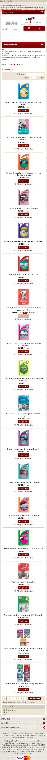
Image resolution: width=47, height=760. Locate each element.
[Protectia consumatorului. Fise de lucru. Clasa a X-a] (23, 471)
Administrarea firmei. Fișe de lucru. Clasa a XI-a (23, 515)
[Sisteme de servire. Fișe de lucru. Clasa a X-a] (23, 264)
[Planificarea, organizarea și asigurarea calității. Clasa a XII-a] (23, 604)
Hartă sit (30, 738)
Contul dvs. (5, 719)
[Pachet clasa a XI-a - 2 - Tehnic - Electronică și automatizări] (23, 673)
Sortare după (21, 74)
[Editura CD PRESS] (23, 22)
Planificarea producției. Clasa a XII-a (23, 582)
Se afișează (25, 78)
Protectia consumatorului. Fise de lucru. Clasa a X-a (23, 482)
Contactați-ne (38, 733)
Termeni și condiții (23, 736)
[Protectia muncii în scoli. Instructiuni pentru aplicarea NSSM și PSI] (23, 403)
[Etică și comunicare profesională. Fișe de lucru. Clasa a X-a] (23, 538)
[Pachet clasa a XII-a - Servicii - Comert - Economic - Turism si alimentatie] (23, 637)
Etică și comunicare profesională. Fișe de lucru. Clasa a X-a (23, 549)
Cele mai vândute (17, 733)
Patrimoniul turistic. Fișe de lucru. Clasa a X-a (23, 208)
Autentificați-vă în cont (9, 29)
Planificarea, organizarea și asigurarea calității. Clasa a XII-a (23, 615)
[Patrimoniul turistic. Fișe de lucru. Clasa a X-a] (23, 197)
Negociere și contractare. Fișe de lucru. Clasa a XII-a (23, 449)
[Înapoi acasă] (3, 64)
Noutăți (7, 733)
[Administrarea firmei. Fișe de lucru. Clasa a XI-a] (23, 505)
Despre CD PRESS (9, 736)
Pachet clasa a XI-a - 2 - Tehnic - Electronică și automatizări (23, 684)
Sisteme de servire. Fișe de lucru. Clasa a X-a (23, 275)
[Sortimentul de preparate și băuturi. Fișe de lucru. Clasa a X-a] (23, 230)
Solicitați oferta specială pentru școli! (13, 5)
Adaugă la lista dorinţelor (25, 114)
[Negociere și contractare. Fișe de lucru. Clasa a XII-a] (23, 438)
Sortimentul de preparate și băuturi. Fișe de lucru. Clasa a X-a (23, 241)
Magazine (28, 733)
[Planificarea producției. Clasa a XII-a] (23, 571)
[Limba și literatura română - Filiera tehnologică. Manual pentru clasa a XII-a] (23, 297)
